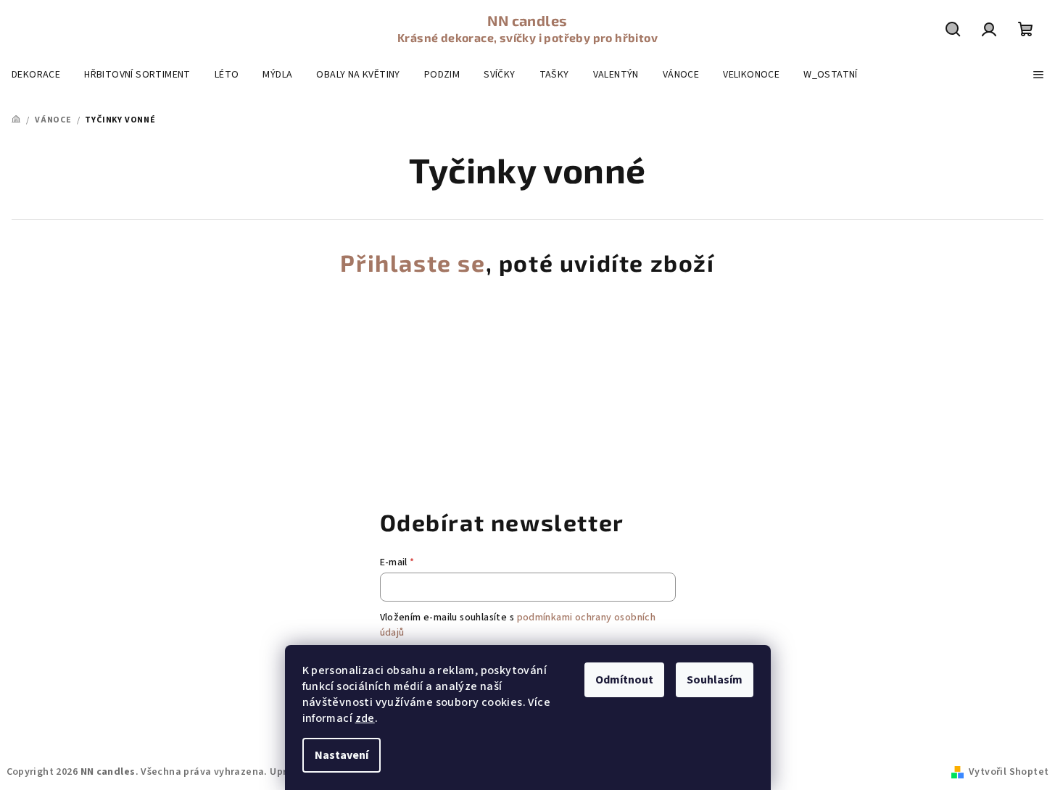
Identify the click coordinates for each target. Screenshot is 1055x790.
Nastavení (341, 755)
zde (365, 718)
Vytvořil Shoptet (1008, 772)
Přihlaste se (412, 262)
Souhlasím (714, 680)
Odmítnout (624, 680)
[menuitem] (36, 74)
